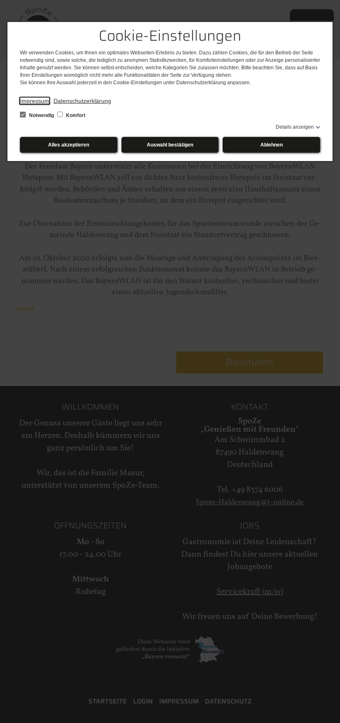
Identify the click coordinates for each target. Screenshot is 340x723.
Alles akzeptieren (68, 145)
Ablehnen (271, 145)
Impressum (34, 101)
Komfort (75, 115)
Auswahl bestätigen (170, 145)
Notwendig (41, 115)
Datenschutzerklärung (82, 101)
